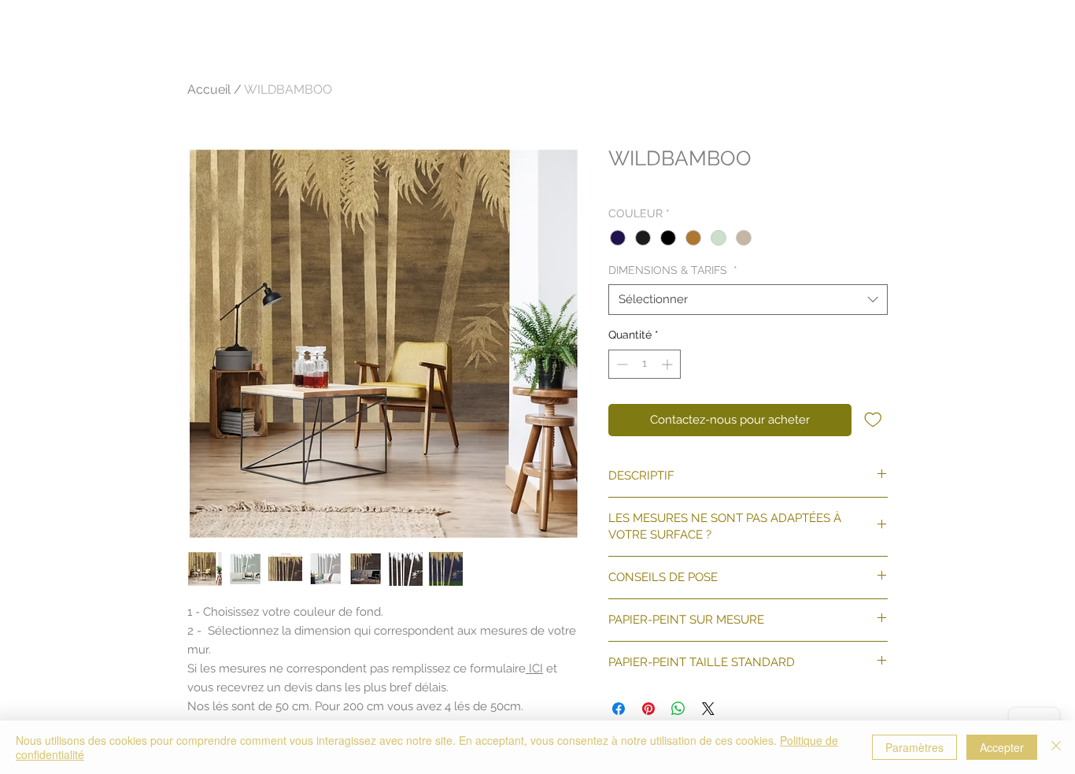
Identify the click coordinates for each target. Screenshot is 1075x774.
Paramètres (914, 747)
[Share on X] (708, 708)
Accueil (209, 89)
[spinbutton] (644, 364)
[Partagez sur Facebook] (618, 708)
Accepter (1002, 747)
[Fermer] (1056, 747)
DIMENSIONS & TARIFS (672, 270)
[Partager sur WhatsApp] (678, 708)
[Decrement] (620, 364)
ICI (534, 668)
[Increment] (668, 364)
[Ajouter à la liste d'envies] (873, 419)
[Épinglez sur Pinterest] (648, 708)
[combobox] (748, 299)
